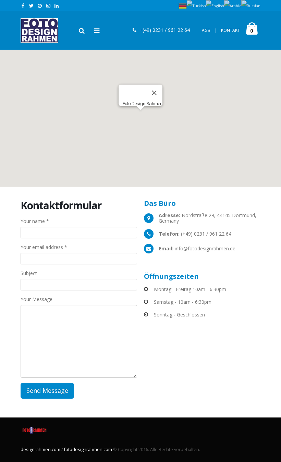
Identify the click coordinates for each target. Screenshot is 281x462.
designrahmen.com (40, 449)
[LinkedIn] (56, 6)
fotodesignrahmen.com (88, 449)
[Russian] (250, 5)
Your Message (36, 299)
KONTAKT (230, 30)
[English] (215, 5)
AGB (209, 30)
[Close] (154, 93)
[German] (183, 5)
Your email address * (44, 247)
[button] (140, 114)
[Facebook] (23, 6)
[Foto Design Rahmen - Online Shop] (39, 30)
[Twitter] (31, 6)
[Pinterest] (40, 6)
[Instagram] (48, 6)
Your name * (35, 221)
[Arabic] (232, 5)
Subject (29, 273)
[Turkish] (196, 5)
